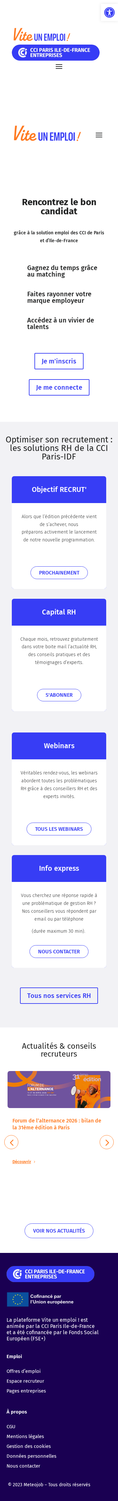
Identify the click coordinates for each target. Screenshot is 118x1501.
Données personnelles (31, 1456)
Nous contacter (59, 951)
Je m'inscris (59, 361)
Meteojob (33, 1485)
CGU (11, 1427)
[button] (109, 12)
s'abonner (59, 695)
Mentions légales (25, 1436)
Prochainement (59, 573)
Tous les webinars (59, 829)
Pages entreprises (26, 1391)
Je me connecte (59, 387)
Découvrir (21, 1161)
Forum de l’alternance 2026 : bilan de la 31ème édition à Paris (56, 1124)
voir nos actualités (59, 1231)
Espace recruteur (25, 1381)
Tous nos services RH (59, 996)
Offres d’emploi (24, 1371)
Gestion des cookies (29, 1446)
